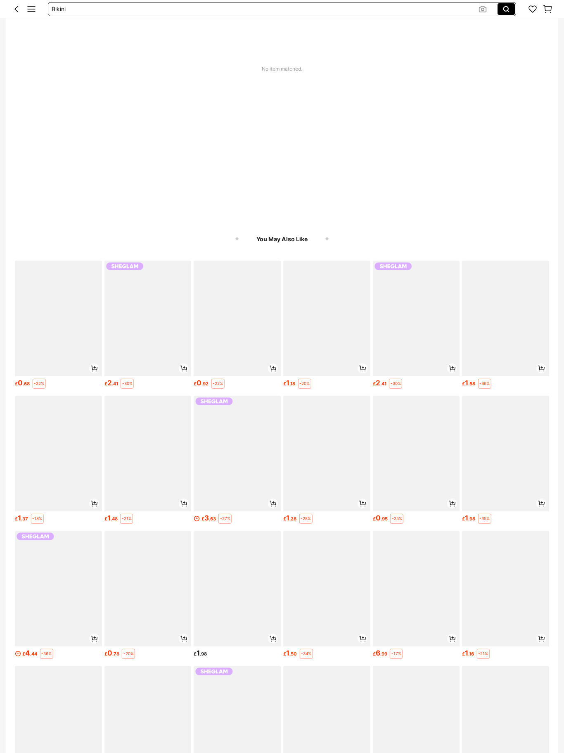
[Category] (31, 9)
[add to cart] (94, 368)
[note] (39, 384)
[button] (16, 9)
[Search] (506, 9)
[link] (532, 9)
